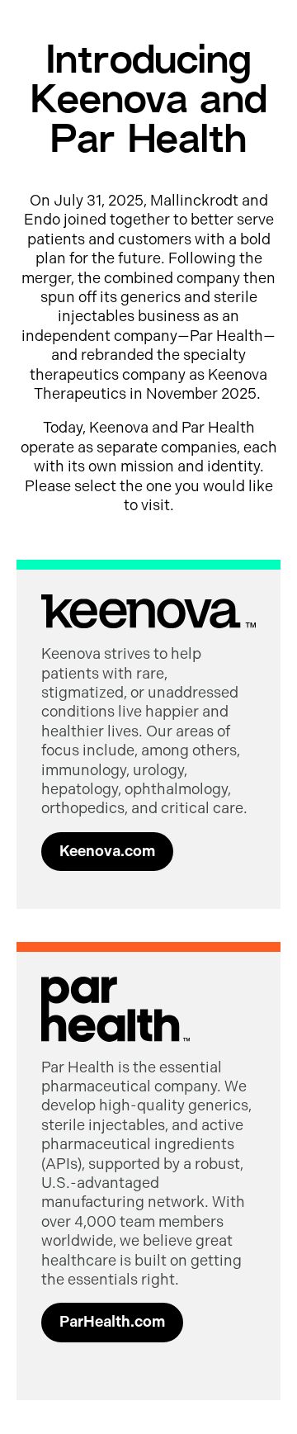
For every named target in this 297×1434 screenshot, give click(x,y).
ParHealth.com (112, 1322)
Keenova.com (107, 851)
